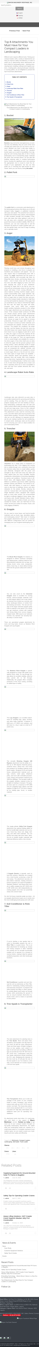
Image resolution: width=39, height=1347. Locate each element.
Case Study (7, 1248)
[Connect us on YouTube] (12, 1290)
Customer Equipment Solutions (13, 1250)
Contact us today (24, 1122)
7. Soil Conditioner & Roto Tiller (14, 95)
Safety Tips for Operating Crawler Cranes (19, 1196)
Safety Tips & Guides (10, 1253)
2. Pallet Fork (9, 84)
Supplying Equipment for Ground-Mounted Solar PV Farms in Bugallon (19, 1174)
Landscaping (8, 1141)
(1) (15, 1154)
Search (19, 8)
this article (30, 168)
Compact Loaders (24, 1140)
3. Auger (7, 86)
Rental (31, 1313)
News (4, 1246)
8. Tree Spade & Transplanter (13, 97)
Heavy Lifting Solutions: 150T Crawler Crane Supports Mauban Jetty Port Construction (17, 1218)
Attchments (15, 1140)
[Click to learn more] (35, 1188)
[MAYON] (19, 2)
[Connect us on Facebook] (3, 1290)
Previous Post (14, 31)
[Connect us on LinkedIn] (9, 1290)
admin (7, 1177)
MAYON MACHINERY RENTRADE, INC (12, 1313)
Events (4, 1256)
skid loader (16, 1141)
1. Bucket (8, 82)
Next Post (27, 31)
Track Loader (24, 1141)
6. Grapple (8, 92)
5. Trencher (8, 90)
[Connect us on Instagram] (6, 1290)
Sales (26, 1313)
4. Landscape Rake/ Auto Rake (14, 88)
